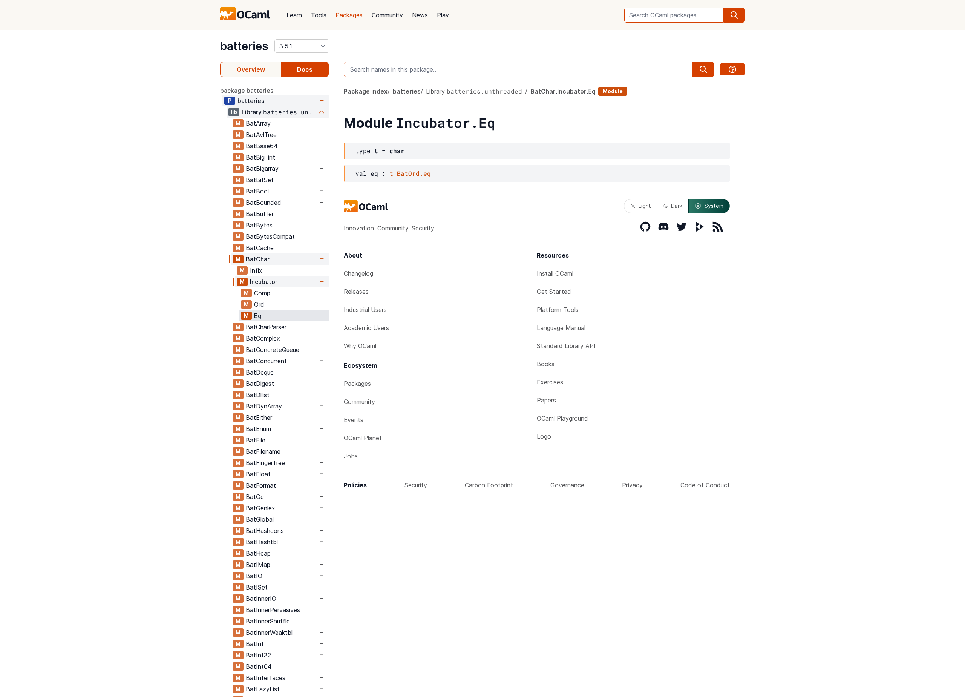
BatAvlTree (261, 134)
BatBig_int (260, 157)
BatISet (257, 587)
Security (415, 485)
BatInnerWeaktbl (269, 632)
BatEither (259, 417)
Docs (304, 69)
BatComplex (263, 338)
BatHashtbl (262, 542)
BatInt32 (258, 655)
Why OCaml (360, 346)
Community (387, 15)
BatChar (258, 259)
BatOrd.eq (414, 173)
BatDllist (258, 395)
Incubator (263, 282)
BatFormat (261, 485)
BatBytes (259, 225)
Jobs (351, 456)
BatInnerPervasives (273, 610)
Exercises (550, 382)
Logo (544, 436)
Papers (546, 400)
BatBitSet (260, 180)
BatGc (255, 496)
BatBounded (263, 202)
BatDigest (260, 383)
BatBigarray (262, 168)
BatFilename (263, 451)
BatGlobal (260, 519)
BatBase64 (261, 146)
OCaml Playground (562, 418)
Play (443, 15)
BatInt (255, 644)
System (714, 206)
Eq (258, 315)
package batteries (246, 90)
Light (645, 206)
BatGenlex (260, 508)
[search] (734, 15)
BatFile (255, 440)
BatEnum (258, 429)
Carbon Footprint (489, 485)
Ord (259, 304)
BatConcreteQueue (272, 349)
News (420, 15)
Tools (318, 15)
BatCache (260, 248)
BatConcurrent (266, 361)
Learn (294, 15)
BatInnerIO (261, 598)
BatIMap (258, 564)
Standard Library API (566, 346)
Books (545, 364)
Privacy (632, 485)
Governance (567, 485)
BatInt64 (258, 666)
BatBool (257, 191)
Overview (251, 69)
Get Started (554, 291)
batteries (244, 46)
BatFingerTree (265, 463)
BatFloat (258, 474)
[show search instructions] (732, 69)
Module (613, 91)
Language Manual (561, 328)
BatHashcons (265, 530)
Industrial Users (365, 309)
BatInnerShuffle (268, 621)
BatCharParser (266, 327)
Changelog (358, 273)
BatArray (258, 123)
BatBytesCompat (270, 236)
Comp (262, 293)
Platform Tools (558, 309)
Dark (676, 206)
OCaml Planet (363, 438)
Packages (349, 15)
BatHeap (258, 553)
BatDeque (260, 372)
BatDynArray (264, 406)
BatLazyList (263, 689)
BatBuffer (260, 214)
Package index (366, 91)
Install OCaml (555, 273)
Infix (256, 270)
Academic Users (366, 328)
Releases (356, 291)
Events (353, 420)
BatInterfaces (265, 678)
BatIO (254, 576)
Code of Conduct (705, 485)
